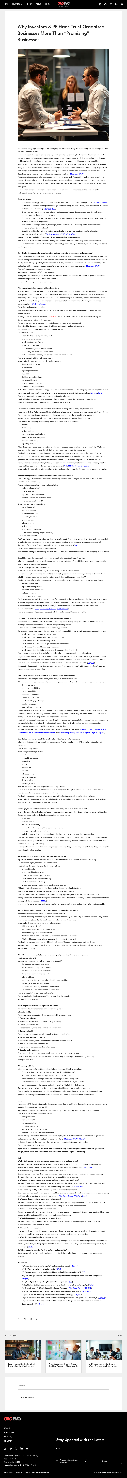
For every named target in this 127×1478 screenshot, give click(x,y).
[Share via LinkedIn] (31, 1319)
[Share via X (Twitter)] (25, 1319)
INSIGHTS (8, 1437)
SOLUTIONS (9, 1433)
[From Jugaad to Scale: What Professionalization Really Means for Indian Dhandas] (23, 1350)
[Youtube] (121, 4)
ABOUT (7, 1428)
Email (58, 1448)
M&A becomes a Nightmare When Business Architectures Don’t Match (102, 1365)
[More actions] (107, 20)
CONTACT (8, 1441)
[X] (111, 4)
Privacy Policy (8, 1472)
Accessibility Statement (40, 1473)
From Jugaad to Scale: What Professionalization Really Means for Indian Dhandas (21, 1365)
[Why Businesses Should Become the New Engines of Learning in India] (63, 1350)
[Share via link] (37, 1319)
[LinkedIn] (116, 4)
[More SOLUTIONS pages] (21, 4)
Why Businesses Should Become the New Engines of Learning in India (63, 1365)
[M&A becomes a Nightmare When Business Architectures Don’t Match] (104, 1350)
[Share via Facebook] (19, 1319)
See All (119, 1335)
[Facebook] (105, 4)
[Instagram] (100, 4)
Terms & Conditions (23, 1473)
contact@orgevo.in (11, 1465)
